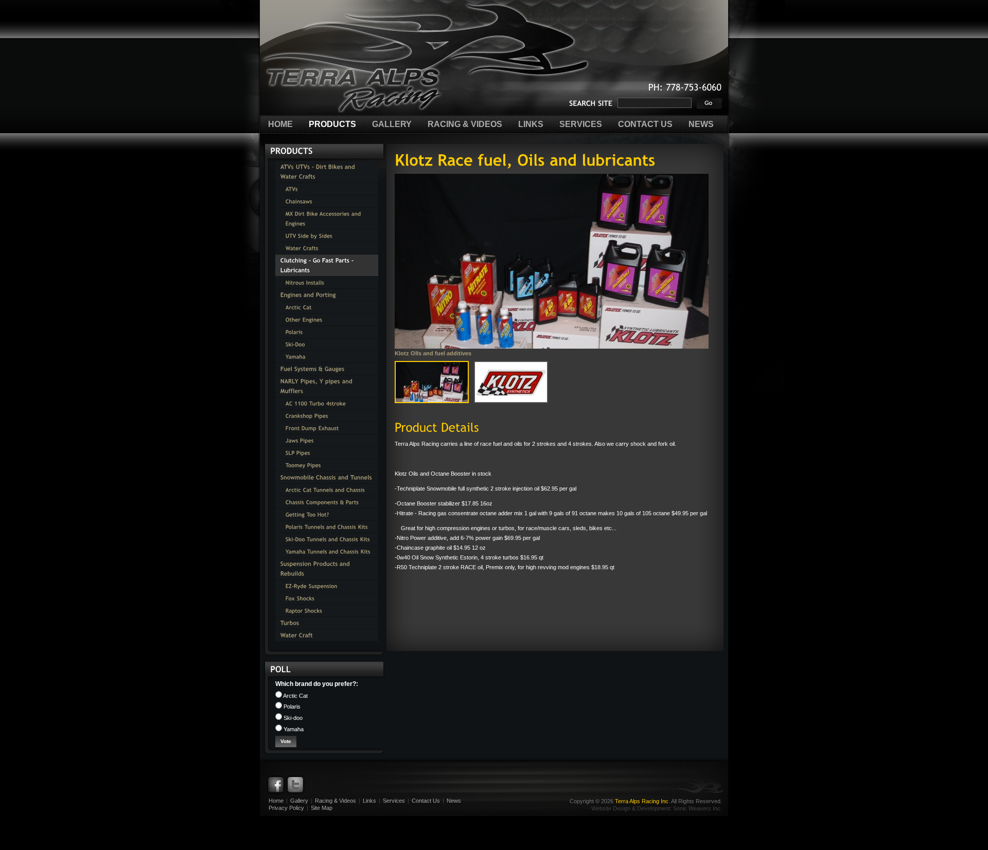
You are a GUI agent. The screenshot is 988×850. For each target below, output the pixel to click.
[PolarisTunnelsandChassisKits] (326, 527)
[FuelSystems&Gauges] (326, 369)
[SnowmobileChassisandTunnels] (326, 477)
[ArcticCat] (326, 307)
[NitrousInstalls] (326, 282)
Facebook (276, 785)
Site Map (321, 808)
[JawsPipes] (326, 440)
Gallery (299, 801)
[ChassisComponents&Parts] (326, 502)
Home (276, 801)
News (454, 801)
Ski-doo (292, 718)
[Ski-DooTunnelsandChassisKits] (326, 539)
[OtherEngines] (326, 319)
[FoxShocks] (326, 598)
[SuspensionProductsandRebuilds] (326, 569)
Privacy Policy (286, 808)
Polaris (291, 706)
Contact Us (426, 801)
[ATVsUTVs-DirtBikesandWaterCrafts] (326, 172)
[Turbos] (326, 623)
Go (709, 103)
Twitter (295, 785)
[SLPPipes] (326, 453)
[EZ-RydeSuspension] (326, 586)
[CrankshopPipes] (326, 416)
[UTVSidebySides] (326, 236)
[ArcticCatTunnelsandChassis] (326, 490)
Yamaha (293, 729)
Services (394, 801)
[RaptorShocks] (326, 611)
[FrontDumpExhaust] (326, 428)
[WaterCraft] (326, 635)
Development (653, 808)
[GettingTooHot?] (326, 514)
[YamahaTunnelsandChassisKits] (326, 551)
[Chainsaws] (326, 201)
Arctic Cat (295, 696)
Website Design (610, 808)
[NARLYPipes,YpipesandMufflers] (326, 386)
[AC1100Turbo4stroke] (326, 403)
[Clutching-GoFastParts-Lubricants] (326, 265)
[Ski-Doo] (326, 344)
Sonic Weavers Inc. (697, 808)
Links (369, 801)
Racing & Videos (335, 801)
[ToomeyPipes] (326, 465)
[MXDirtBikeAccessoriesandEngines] (326, 218)
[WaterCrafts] (326, 248)
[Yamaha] (326, 357)
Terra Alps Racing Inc (641, 801)
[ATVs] (326, 189)
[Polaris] (326, 332)
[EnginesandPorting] (326, 295)
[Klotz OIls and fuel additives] (552, 261)
